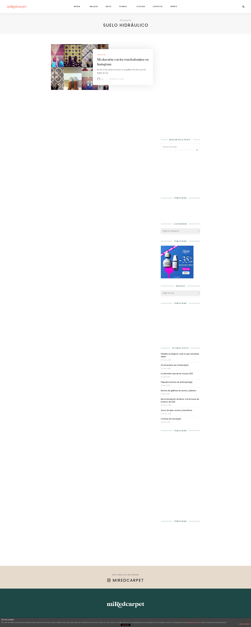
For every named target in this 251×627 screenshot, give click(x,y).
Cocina (140, 6)
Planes (123, 6)
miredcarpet (128, 580)
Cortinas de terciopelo (171, 419)
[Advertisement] (180, 89)
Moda (77, 6)
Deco (109, 6)
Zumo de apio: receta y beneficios (176, 410)
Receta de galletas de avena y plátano (178, 390)
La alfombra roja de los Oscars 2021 (177, 373)
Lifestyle (158, 6)
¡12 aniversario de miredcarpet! (175, 365)
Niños (173, 6)
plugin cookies (244, 624)
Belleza (94, 6)
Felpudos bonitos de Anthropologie (176, 382)
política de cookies (194, 622)
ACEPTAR (125, 625)
